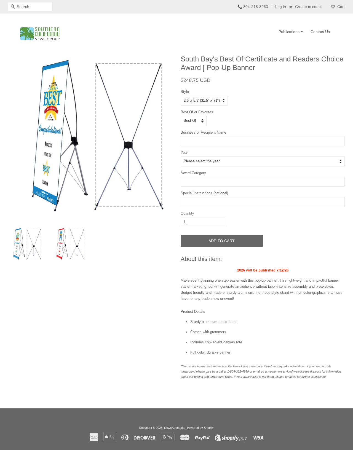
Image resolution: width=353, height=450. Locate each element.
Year (184, 152)
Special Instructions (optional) (204, 193)
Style (185, 92)
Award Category (193, 173)
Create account (308, 6)
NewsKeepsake (174, 427)
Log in (280, 6)
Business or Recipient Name (203, 132)
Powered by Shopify (200, 427)
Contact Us (320, 31)
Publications (290, 31)
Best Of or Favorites (197, 112)
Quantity (187, 213)
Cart (341, 6)
